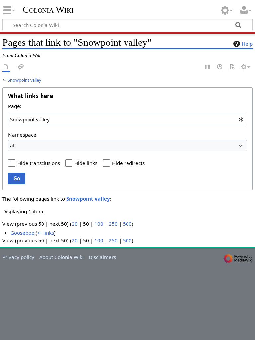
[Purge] (232, 67)
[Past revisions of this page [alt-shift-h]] (220, 67)
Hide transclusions (38, 163)
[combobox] (127, 119)
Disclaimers (102, 257)
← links (45, 232)
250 (113, 223)
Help (247, 44)
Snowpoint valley (24, 80)
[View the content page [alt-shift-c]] (6, 67)
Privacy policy (18, 257)
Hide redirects (128, 163)
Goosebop (22, 232)
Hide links (85, 163)
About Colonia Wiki (61, 257)
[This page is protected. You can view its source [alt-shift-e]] (208, 67)
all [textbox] (13, 145)
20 (75, 223)
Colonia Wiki (48, 9)
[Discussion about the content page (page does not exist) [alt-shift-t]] (21, 67)
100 (98, 223)
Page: (14, 106)
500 (127, 223)
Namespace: (23, 134)
